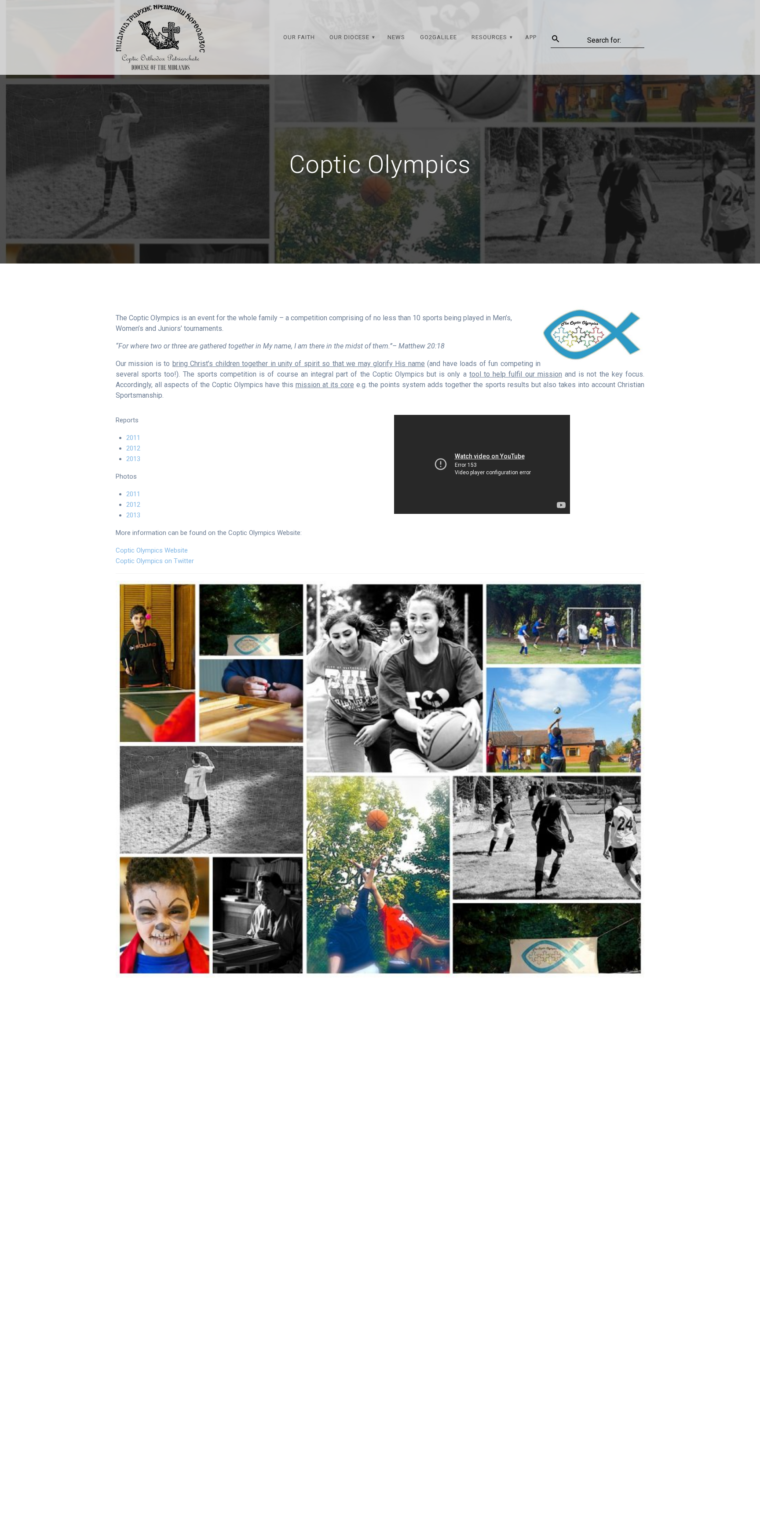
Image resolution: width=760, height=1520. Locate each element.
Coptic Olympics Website (152, 550)
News (396, 37)
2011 (133, 438)
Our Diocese (349, 37)
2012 (133, 448)
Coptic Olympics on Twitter (155, 561)
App (531, 37)
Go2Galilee (438, 37)
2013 (133, 459)
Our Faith (299, 37)
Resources (489, 37)
